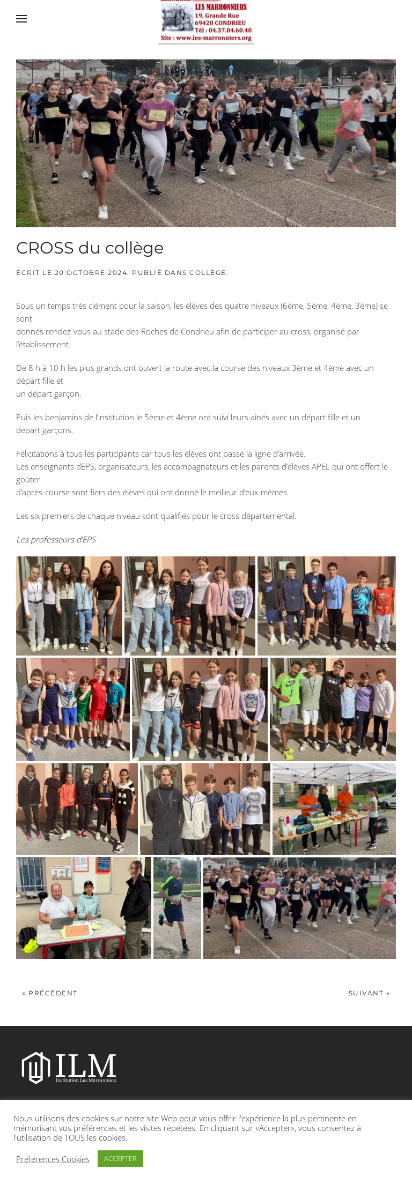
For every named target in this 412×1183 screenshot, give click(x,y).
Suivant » (370, 993)
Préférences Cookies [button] (53, 1159)
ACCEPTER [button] (120, 1158)
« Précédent (50, 993)
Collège (207, 273)
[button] (21, 19)
